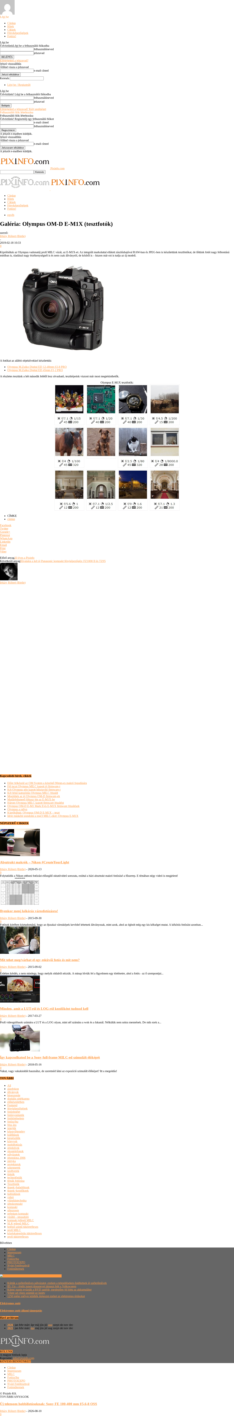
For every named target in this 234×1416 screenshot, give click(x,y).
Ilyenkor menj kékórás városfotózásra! (29, 911)
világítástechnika (17, 1200)
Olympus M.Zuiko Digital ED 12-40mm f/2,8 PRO (37, 366)
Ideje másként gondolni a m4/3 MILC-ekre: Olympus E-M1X (42, 815)
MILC (11, 1255)
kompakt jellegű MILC (20, 1220)
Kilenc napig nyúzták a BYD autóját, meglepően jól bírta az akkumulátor (49, 1289)
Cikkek (11, 29)
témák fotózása (15, 1180)
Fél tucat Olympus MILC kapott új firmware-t (33, 786)
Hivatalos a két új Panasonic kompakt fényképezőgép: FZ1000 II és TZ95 (63, 561)
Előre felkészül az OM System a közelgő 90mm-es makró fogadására (47, 783)
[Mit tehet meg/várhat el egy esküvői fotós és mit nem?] (20, 952)
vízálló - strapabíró (18, 1216)
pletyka (11, 1161)
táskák (11, 1174)
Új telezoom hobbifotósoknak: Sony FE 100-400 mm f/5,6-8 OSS (48, 1404)
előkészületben (15, 1101)
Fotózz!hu (13, 1258)
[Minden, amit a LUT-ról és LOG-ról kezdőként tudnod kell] (20, 1001)
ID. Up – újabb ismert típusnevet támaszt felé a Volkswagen (41, 1286)
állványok (13, 1092)
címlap (11, 519)
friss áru (11, 1124)
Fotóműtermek (15, 1268)
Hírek (10, 26)
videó (10, 1197)
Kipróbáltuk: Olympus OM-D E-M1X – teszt (33, 812)
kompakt (12, 1207)
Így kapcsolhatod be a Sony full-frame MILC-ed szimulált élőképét (50, 1057)
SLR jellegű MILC (18, 1223)
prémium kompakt (17, 1213)
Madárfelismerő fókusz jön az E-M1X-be (31, 799)
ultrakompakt (14, 1203)
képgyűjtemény (16, 1131)
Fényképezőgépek (17, 33)
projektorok (14, 1164)
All (9, 1085)
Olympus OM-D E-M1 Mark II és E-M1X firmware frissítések (43, 806)
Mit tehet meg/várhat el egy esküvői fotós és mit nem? (40, 960)
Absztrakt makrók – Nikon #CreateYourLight (34, 862)
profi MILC (14, 1230)
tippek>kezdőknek (18, 1190)
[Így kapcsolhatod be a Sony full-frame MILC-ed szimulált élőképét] (20, 1050)
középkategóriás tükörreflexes (24, 1233)
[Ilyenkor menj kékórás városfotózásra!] (20, 903)
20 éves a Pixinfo (24, 557)
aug (50, 1324)
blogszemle (13, 1095)
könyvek (12, 1141)
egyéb (10, 214)
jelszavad (39, 53)
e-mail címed (41, 70)
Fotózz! (11, 36)
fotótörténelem (15, 1118)
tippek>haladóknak (18, 1187)
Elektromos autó (10, 1303)
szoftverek (13, 1170)
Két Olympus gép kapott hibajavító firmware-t (34, 789)
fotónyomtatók (15, 1115)
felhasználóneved (44, 49)
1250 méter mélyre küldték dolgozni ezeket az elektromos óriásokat (46, 1296)
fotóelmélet (13, 1111)
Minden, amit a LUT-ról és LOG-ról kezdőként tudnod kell (44, 1009)
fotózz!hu (12, 1121)
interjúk (11, 1128)
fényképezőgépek (17, 1108)
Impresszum (14, 1252)
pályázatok (13, 1154)
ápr (32, 1328)
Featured (12, 1105)
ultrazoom (13, 1210)
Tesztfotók (13, 1184)
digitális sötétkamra (18, 1098)
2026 (10, 1324)
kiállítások (13, 1134)
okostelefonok (15, 1151)
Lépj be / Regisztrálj (19, 84)
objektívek (13, 1147)
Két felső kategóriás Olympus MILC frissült (32, 792)
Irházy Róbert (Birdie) (13, 236)
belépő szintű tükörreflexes (22, 1226)
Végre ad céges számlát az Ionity (26, 1292)
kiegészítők (13, 1138)
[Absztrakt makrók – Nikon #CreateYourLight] (20, 855)
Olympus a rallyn (17, 809)
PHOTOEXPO (16, 1262)
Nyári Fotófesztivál (18, 1265)
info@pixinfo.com (23, 1358)
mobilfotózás (14, 1144)
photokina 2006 (16, 1157)
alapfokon (13, 1088)
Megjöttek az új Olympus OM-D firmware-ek (33, 796)
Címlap (11, 23)
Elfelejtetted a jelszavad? (14, 60)
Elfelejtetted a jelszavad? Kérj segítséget (23, 109)
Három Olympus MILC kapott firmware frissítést (35, 802)
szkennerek (13, 1167)
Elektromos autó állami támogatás (21, 1310)
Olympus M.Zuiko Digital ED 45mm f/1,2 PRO (35, 370)
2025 (10, 1328)
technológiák (14, 1177)
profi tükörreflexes (18, 1236)
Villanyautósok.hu (50, 1275)
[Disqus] (117, 630)
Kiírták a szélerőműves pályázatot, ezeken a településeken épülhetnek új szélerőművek (57, 1283)
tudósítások (13, 1193)
